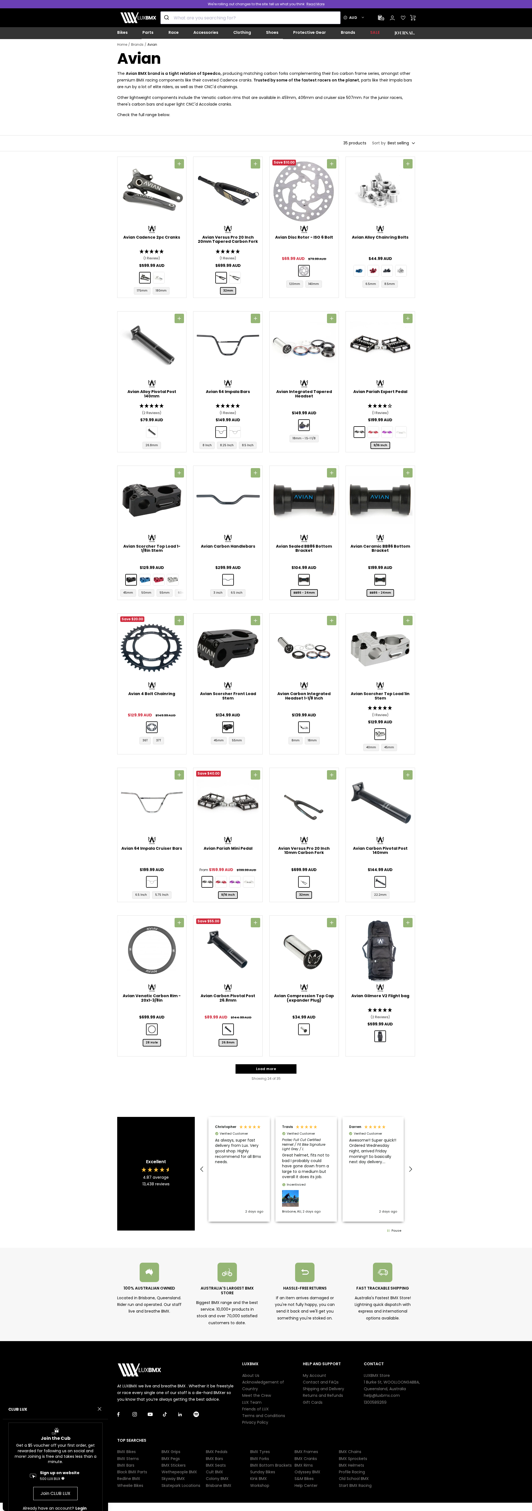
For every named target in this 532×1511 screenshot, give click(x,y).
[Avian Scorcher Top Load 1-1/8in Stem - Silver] (172, 580)
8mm (295, 740)
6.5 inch (236, 593)
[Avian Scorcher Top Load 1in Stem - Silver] (380, 734)
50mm (146, 593)
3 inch (217, 593)
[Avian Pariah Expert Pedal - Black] (359, 432)
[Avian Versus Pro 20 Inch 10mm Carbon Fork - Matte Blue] (304, 882)
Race (173, 32)
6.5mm (370, 284)
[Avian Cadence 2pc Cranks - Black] (145, 278)
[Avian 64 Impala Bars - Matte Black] (221, 432)
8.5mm (389, 284)
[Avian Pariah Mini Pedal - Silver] (249, 882)
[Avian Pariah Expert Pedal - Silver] (401, 432)
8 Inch (207, 445)
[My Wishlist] (403, 18)
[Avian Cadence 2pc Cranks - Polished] (159, 278)
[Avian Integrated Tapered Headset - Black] (304, 425)
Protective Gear (309, 32)
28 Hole (152, 1042)
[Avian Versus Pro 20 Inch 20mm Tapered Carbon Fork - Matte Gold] (221, 278)
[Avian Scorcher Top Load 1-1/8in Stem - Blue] (145, 580)
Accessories (205, 32)
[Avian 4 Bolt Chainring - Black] (152, 727)
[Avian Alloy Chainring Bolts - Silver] (401, 271)
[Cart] (413, 18)
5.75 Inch (161, 895)
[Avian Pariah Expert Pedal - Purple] (387, 432)
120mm (294, 284)
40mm (371, 747)
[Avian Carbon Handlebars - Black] (228, 580)
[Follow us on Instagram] (140, 1414)
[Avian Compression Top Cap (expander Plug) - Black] (304, 1029)
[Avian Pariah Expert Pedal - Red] (373, 432)
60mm (183, 593)
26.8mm (151, 445)
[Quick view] (179, 164)
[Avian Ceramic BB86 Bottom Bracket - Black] (380, 580)
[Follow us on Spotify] (201, 1414)
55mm (165, 593)
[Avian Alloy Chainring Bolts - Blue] (359, 271)
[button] (152, 255)
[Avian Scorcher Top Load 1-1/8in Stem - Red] (159, 580)
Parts (148, 32)
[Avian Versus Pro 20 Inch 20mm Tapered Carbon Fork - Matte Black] (235, 278)
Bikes (122, 32)
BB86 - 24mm (304, 593)
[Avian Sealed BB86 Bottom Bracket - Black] (304, 580)
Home (122, 44)
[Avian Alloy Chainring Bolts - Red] (373, 271)
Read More (315, 4)
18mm (312, 740)
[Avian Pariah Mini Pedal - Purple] (235, 882)
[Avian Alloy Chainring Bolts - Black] (387, 271)
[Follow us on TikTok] (170, 1414)
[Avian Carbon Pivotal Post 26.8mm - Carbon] (228, 1029)
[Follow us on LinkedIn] (185, 1414)
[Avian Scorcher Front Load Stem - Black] (228, 727)
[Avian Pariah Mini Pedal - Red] (221, 882)
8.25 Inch (227, 445)
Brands (348, 32)
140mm (313, 284)
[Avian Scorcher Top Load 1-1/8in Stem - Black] (131, 580)
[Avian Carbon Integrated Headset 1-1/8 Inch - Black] (304, 727)
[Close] (99, 1409)
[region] (306, 1169)
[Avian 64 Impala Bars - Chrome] (235, 432)
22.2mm (380, 895)
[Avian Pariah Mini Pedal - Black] (207, 882)
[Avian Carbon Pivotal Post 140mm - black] (380, 882)
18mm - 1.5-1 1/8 (304, 438)
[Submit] (167, 18)
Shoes (272, 32)
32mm (228, 291)
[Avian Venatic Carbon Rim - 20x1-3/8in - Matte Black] (152, 1029)
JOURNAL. (405, 32)
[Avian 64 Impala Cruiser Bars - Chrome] (152, 882)
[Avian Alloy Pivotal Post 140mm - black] (152, 432)
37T (158, 740)
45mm (128, 593)
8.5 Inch (248, 445)
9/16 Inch (380, 445)
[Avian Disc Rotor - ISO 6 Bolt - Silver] (304, 271)
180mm (161, 291)
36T (145, 740)
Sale (375, 32)
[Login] (392, 18)
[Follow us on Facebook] (124, 1414)
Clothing (242, 32)
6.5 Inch (141, 895)
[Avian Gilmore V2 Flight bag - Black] (380, 1036)
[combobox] (250, 17)
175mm (142, 291)
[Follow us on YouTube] (155, 1414)
